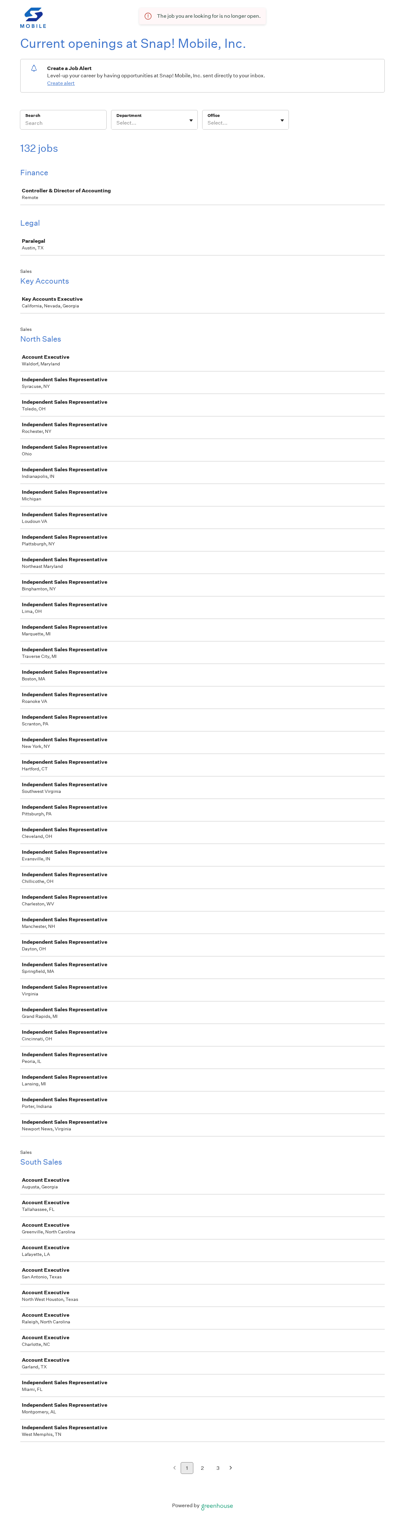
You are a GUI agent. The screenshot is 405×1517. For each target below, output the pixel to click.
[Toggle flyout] (191, 120)
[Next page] (231, 1468)
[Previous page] (174, 1468)
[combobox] (116, 122)
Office (214, 115)
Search (32, 115)
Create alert (61, 83)
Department (128, 115)
